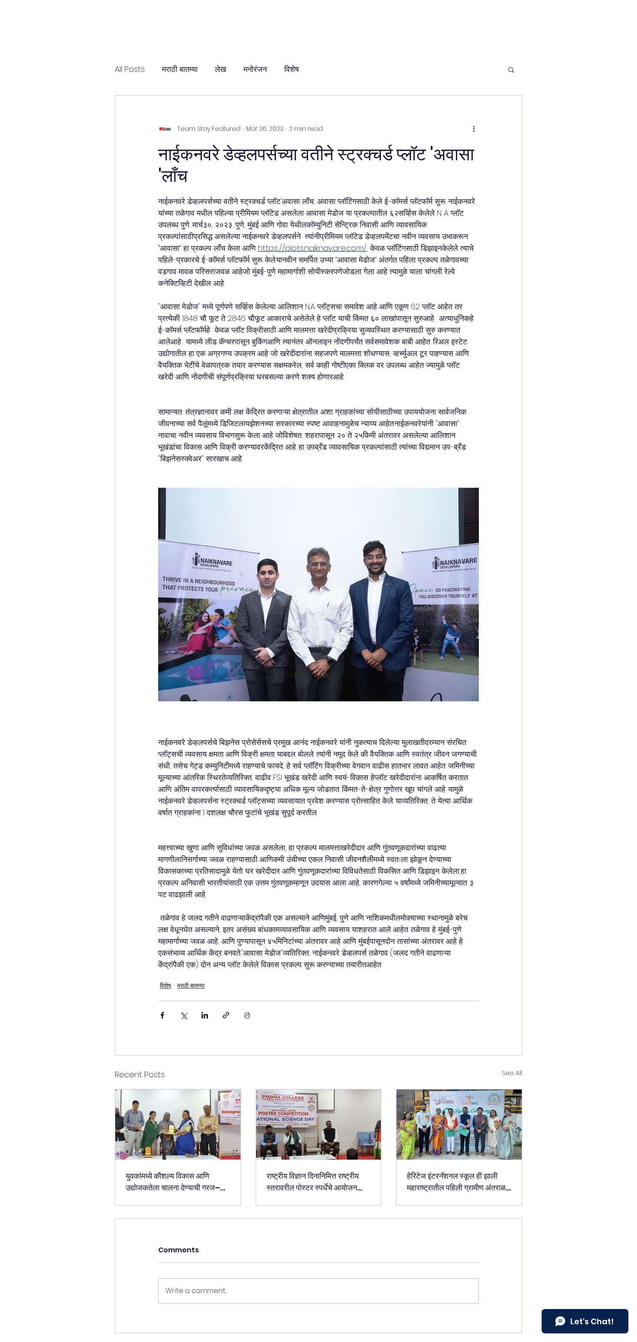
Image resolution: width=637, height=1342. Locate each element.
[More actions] (473, 128)
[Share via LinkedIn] (205, 1015)
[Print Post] (247, 1015)
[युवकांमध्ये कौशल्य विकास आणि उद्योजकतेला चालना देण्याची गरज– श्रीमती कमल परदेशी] (177, 1124)
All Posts (130, 69)
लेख (220, 69)
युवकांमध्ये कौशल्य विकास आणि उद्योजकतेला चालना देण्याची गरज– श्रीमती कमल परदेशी (173, 1181)
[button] (511, 69)
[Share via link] (226, 1015)
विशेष (291, 69)
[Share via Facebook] (162, 1015)
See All (512, 1073)
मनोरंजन (255, 69)
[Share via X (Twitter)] (183, 1015)
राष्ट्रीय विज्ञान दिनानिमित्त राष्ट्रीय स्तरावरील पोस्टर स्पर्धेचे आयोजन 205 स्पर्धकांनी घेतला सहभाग (312, 1181)
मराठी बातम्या (180, 69)
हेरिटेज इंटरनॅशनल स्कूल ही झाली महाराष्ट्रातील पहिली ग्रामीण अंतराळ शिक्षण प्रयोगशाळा (456, 1181)
